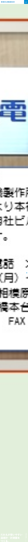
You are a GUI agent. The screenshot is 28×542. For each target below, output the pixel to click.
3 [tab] (26, 272)
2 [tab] (26, 270)
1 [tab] (26, 268)
